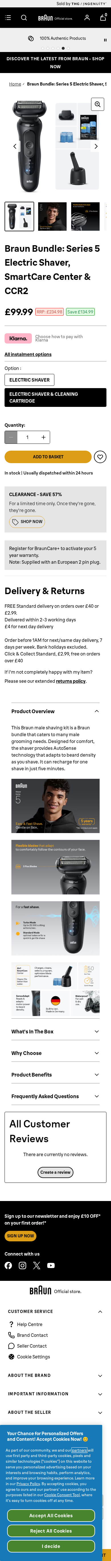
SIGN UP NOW (20, 1236)
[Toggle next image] (96, 146)
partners (79, 1450)
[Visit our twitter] (36, 1265)
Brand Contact (32, 1335)
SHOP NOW (31, 521)
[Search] (23, 17)
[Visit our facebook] (8, 1265)
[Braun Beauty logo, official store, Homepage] (55, 17)
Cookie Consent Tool (62, 1495)
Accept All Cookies (51, 1515)
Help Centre (29, 1324)
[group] (55, 146)
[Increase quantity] (43, 437)
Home (15, 84)
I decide (51, 1546)
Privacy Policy (28, 1483)
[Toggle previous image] (14, 146)
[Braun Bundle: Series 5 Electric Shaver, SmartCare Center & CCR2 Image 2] (52, 216)
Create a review (55, 1172)
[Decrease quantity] (11, 437)
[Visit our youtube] (51, 1265)
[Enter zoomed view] (97, 104)
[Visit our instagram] (22, 1265)
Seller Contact (32, 1346)
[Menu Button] (8, 17)
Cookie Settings (33, 1357)
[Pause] (105, 40)
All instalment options (28, 354)
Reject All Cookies (51, 1531)
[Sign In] (87, 17)
